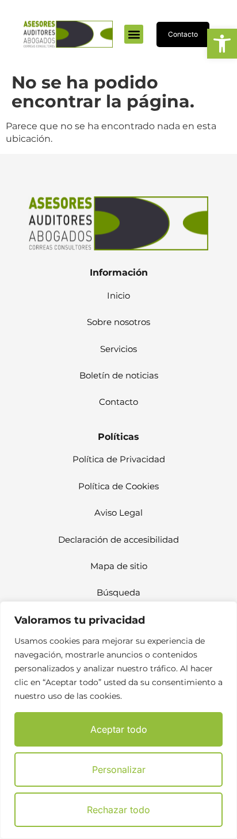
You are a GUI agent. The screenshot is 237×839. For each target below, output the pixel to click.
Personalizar (119, 769)
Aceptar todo (118, 729)
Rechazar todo (118, 809)
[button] (222, 44)
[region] (118, 720)
